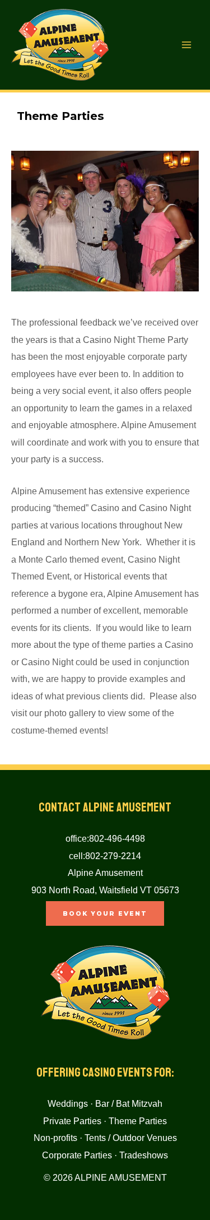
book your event (105, 913)
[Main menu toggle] (186, 45)
